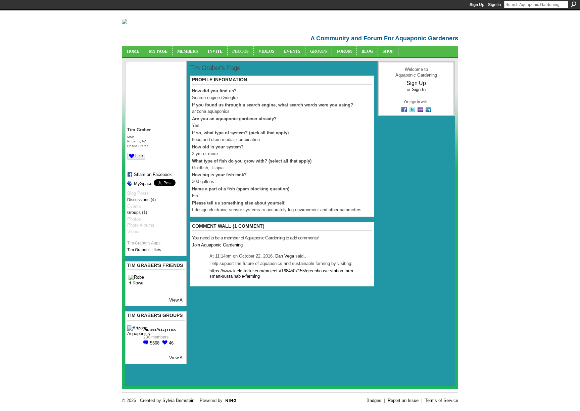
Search (573, 4)
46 (171, 343)
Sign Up (477, 4)
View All (177, 300)
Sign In (494, 4)
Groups (134, 212)
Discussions (138, 199)
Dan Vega (284, 256)
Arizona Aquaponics (159, 329)
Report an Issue (403, 400)
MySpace (143, 183)
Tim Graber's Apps (143, 243)
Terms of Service (441, 400)
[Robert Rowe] (137, 283)
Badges (374, 400)
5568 (155, 343)
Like (139, 155)
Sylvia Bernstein (178, 400)
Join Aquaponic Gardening (217, 244)
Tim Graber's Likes (144, 249)
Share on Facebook (153, 174)
